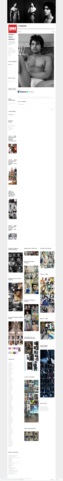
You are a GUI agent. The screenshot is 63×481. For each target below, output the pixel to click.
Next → (53, 31)
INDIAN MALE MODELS (11, 36)
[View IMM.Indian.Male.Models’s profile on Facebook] (8, 64)
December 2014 (10, 419)
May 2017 (9, 393)
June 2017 (9, 392)
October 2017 (10, 388)
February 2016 (10, 406)
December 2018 (10, 378)
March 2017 (10, 394)
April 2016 (9, 404)
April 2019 (9, 376)
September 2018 (10, 380)
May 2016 (9, 403)
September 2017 (10, 389)
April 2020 (9, 371)
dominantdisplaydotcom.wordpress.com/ (14, 457)
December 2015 (10, 408)
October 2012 (10, 443)
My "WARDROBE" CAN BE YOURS (12, 455)
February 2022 (10, 364)
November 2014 (10, 420)
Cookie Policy (22, 479)
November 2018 (10, 379)
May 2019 (9, 375)
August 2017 (10, 390)
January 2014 (10, 429)
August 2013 (10, 434)
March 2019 (10, 377)
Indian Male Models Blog (12, 89)
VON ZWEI (9, 458)
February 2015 (10, 417)
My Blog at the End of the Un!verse (13, 471)
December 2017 (10, 387)
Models (9, 54)
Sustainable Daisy (11, 472)
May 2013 (9, 437)
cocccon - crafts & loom (11, 456)
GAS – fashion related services (12, 470)
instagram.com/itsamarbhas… (44, 408)
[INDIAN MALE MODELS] (31, 12)
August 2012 (10, 445)
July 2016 (9, 401)
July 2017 (9, 391)
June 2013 (9, 436)
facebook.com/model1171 (43, 406)
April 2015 (9, 415)
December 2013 (10, 430)
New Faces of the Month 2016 (11, 53)
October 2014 (10, 421)
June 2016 (9, 402)
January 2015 (10, 418)
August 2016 (10, 400)
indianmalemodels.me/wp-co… (44, 407)
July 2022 (9, 362)
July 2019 (9, 374)
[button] (9, 145)
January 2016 (10, 407)
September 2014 (10, 422)
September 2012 (10, 444)
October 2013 (10, 432)
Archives (9, 55)
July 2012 (9, 446)
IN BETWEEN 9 (10, 465)
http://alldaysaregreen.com (12, 468)
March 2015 (10, 416)
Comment (51, 109)
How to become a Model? (11, 50)
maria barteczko (10, 469)
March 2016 (10, 405)
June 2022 (9, 363)
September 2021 (10, 365)
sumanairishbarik (11, 464)
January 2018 (10, 386)
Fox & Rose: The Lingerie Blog (12, 473)
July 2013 (9, 435)
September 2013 (10, 433)
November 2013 (10, 431)
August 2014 (10, 423)
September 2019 (10, 372)
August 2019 (10, 373)
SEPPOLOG (9, 466)
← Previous (19, 31)
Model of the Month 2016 (12, 51)
